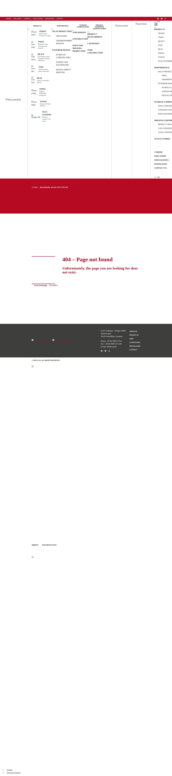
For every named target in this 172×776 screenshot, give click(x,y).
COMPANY (27, 18)
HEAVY (161, 41)
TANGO (161, 57)
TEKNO (161, 33)
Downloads (160, 164)
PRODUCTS (159, 29)
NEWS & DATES (38, 18)
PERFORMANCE (161, 68)
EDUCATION (17, 18)
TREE (164, 76)
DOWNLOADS (49, 18)
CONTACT (60, 18)
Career (158, 152)
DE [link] (155, 22)
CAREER (8, 18)
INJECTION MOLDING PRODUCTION (79, 48)
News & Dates (161, 160)
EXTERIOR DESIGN (61, 50)
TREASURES (61, 36)
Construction (80, 39)
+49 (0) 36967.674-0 (114, 341)
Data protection (49, 545)
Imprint (35, 545)
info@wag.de (112, 347)
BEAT (160, 49)
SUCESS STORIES (162, 139)
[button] (37, 26)
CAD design (93, 43)
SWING (161, 53)
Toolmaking (79, 32)
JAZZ (160, 45)
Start (35, 187)
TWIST (161, 37)
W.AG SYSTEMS (165, 61)
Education (160, 156)
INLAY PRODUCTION (62, 31)
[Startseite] (13, 99)
